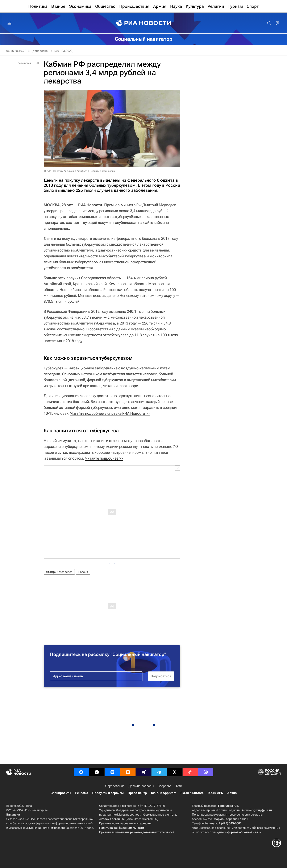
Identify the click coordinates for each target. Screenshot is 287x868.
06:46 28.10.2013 (18, 50)
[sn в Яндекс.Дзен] (96, 772)
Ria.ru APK (215, 793)
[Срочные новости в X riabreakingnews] (190, 772)
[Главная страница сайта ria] (144, 23)
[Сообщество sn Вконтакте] (112, 772)
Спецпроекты (61, 793)
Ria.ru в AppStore (163, 793)
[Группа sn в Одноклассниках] (128, 772)
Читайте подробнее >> (104, 458)
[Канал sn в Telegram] (159, 772)
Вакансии (13, 814)
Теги (179, 786)
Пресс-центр (137, 793)
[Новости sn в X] (174, 772)
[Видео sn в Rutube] (143, 772)
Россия (83, 571)
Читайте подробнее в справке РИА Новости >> (110, 413)
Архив (232, 793)
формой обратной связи (231, 819)
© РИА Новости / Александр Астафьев (65, 170)
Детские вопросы (141, 786)
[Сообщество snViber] (205, 772)
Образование (114, 786)
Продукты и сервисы (108, 793)
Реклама (81, 793)
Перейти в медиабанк (102, 170)
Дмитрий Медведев (59, 571)
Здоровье (164, 786)
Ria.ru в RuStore (192, 793)
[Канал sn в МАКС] (81, 772)
